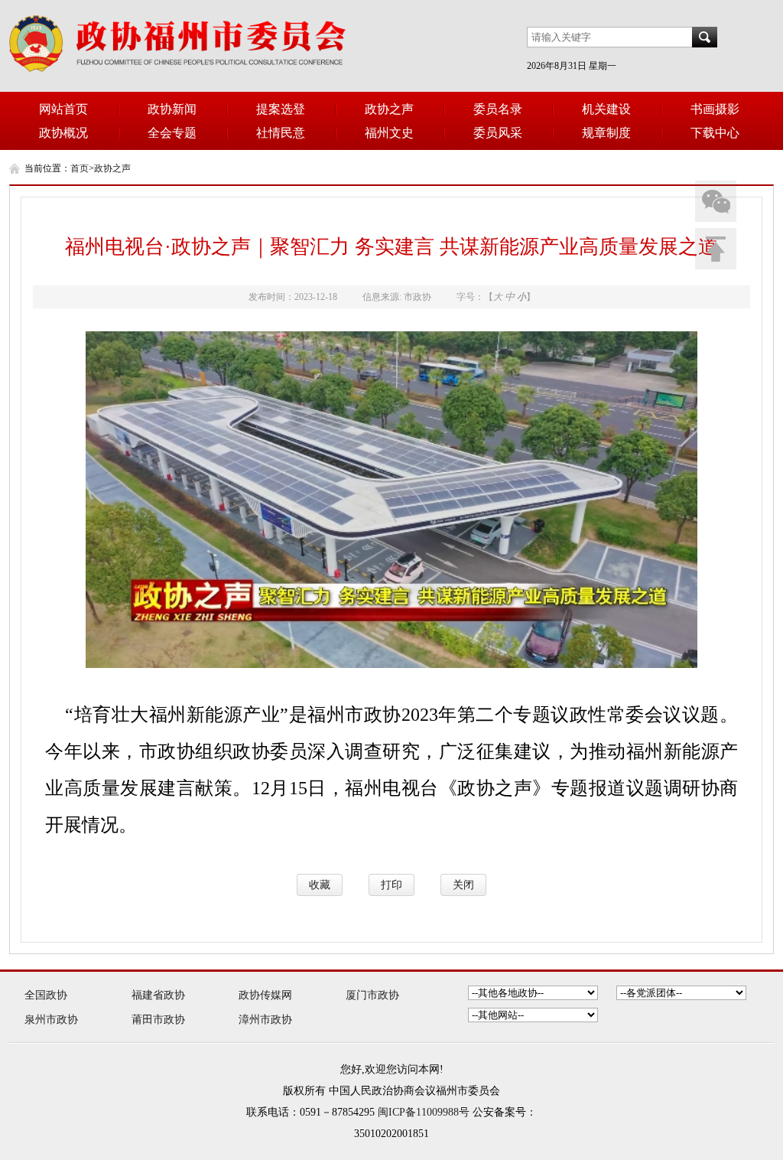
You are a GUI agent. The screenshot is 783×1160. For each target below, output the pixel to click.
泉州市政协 (51, 1019)
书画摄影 (714, 109)
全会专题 (172, 132)
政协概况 (63, 132)
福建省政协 (158, 995)
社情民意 (280, 132)
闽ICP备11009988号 (423, 1112)
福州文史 (389, 132)
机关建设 (606, 109)
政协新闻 (172, 109)
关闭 (463, 885)
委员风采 (497, 132)
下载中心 (714, 132)
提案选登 (280, 109)
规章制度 (606, 132)
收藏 (319, 885)
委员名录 (497, 109)
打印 (391, 885)
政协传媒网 (265, 995)
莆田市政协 (158, 1019)
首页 (79, 168)
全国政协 (45, 995)
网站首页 (63, 109)
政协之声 (389, 109)
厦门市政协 (372, 995)
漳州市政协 (265, 1019)
